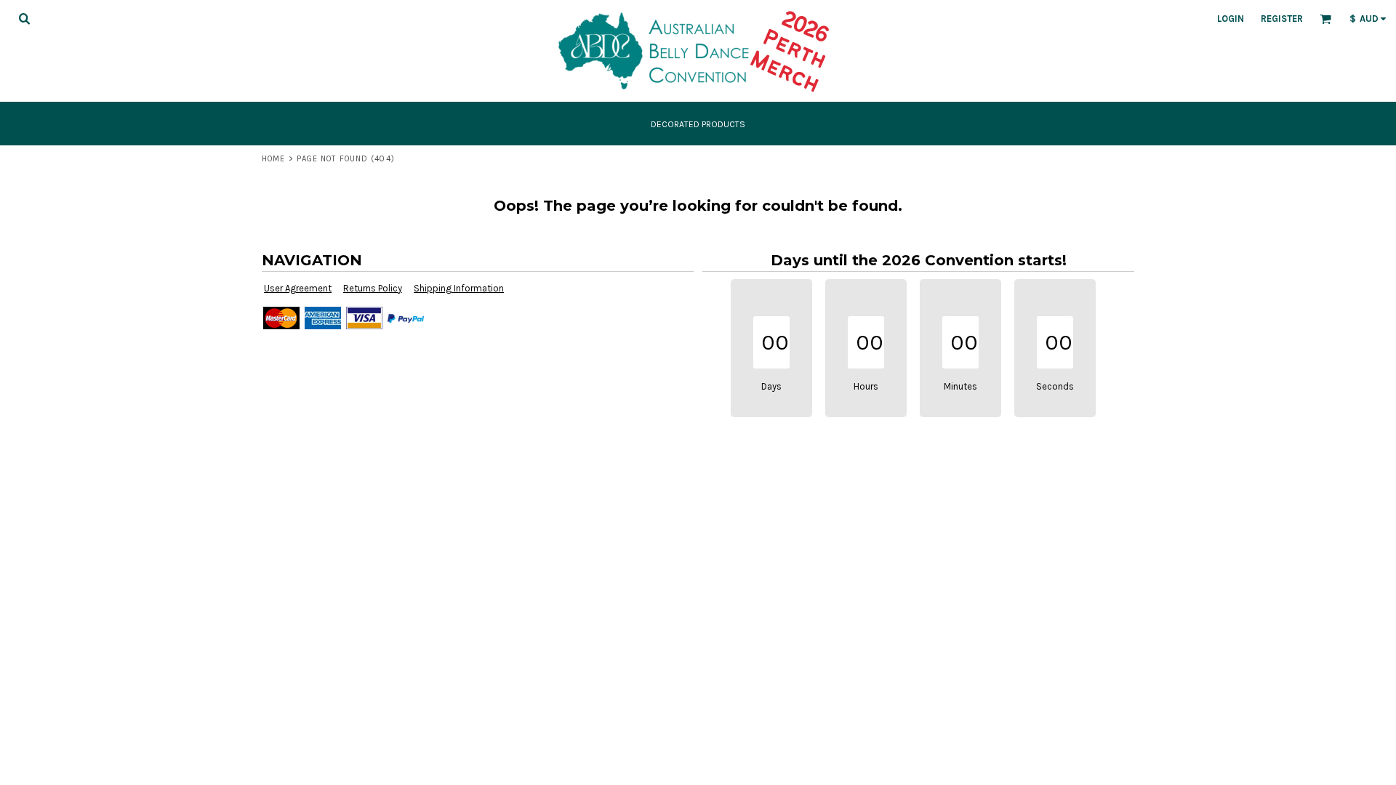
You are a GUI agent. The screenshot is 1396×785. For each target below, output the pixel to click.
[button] (24, 18)
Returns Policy (372, 288)
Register (1282, 18)
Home (273, 159)
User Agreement (298, 288)
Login (1230, 18)
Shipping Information (459, 288)
